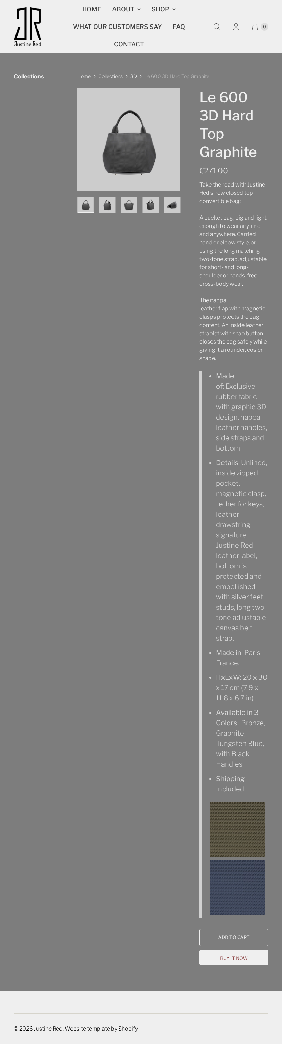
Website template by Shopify (101, 1028)
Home (91, 9)
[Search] (216, 27)
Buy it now (234, 958)
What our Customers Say (117, 26)
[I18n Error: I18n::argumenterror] (85, 205)
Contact (129, 44)
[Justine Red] (27, 26)
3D (133, 76)
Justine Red (48, 1028)
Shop (161, 9)
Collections (110, 76)
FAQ (179, 26)
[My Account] (236, 27)
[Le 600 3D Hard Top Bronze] (238, 855)
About (123, 9)
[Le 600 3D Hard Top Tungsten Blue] (237, 913)
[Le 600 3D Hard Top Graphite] (128, 139)
